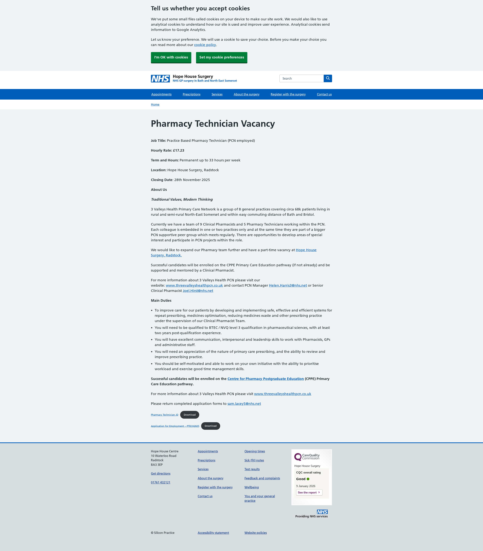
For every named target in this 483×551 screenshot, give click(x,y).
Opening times (255, 451)
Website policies (256, 533)
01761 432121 (160, 482)
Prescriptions (191, 94)
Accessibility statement (213, 533)
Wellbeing (252, 487)
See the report (307, 492)
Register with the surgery (288, 94)
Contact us (324, 94)
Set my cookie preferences (221, 57)
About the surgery (246, 94)
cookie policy (205, 45)
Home (155, 104)
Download (190, 414)
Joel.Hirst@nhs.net (198, 291)
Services (217, 94)
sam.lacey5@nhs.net (244, 403)
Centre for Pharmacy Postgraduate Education (266, 379)
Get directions (160, 473)
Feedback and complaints (262, 478)
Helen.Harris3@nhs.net (288, 285)
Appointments (161, 94)
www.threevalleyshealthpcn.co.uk (194, 285)
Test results (252, 469)
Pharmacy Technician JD (164, 414)
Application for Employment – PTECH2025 (175, 425)
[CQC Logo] (307, 460)
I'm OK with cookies (171, 57)
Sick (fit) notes (254, 460)
